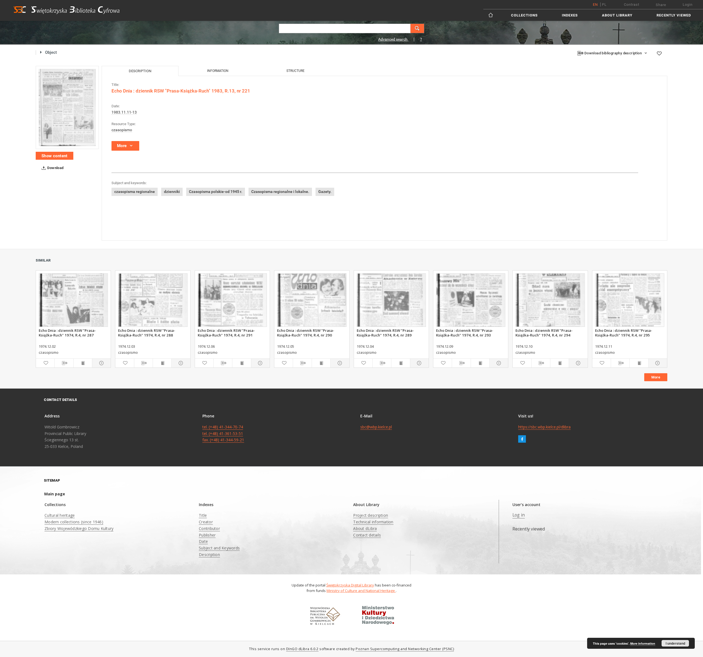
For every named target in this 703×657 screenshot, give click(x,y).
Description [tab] (140, 71)
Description (209, 554)
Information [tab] (217, 71)
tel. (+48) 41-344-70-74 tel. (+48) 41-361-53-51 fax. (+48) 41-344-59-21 (223, 433)
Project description (370, 515)
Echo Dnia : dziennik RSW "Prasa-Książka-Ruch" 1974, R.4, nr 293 (464, 332)
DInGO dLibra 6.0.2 (302, 649)
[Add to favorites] (659, 53)
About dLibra (365, 528)
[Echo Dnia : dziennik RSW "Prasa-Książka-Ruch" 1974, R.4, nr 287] (73, 300)
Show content (54, 155)
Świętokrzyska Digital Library (350, 585)
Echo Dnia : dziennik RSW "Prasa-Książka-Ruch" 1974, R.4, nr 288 (146, 332)
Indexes (570, 15)
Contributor (209, 528)
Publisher (207, 535)
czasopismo (121, 130)
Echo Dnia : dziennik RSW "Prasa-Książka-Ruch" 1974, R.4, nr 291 (226, 332)
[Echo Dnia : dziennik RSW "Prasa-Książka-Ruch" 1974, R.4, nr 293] (470, 300)
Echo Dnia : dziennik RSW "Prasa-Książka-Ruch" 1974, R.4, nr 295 (623, 332)
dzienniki (172, 191)
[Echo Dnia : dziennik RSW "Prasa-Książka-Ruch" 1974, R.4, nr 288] (152, 300)
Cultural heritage (59, 515)
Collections (524, 15)
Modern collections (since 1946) (73, 521)
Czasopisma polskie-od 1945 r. (215, 191)
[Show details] (100, 363)
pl (604, 4)
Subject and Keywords (219, 548)
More (655, 377)
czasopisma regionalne (134, 191)
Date (203, 541)
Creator (206, 521)
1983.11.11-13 (124, 112)
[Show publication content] (83, 363)
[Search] (417, 28)
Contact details (367, 535)
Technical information (373, 521)
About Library (617, 15)
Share (661, 5)
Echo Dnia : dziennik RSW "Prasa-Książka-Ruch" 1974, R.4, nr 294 (544, 332)
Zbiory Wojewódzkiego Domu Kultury (78, 528)
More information (642, 643)
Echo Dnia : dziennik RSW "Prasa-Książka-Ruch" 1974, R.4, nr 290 (305, 332)
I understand (675, 643)
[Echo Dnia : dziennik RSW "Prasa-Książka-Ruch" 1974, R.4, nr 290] (311, 300)
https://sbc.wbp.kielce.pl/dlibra (544, 426)
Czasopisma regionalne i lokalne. (280, 191)
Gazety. (324, 191)
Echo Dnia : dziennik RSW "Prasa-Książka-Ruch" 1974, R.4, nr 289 (385, 332)
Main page (54, 493)
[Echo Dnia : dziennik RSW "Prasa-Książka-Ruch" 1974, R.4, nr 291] (232, 300)
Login (688, 4)
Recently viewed (674, 15)
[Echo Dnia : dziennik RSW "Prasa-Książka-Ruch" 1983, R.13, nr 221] (67, 107)
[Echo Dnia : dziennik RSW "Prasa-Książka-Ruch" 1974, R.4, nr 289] (391, 300)
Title (203, 515)
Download (55, 168)
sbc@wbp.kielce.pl (376, 426)
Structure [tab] (295, 71)
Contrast (631, 4)
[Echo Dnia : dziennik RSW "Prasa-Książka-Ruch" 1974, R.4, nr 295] (629, 300)
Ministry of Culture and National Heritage (361, 590)
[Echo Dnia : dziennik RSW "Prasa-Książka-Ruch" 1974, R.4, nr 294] (550, 300)
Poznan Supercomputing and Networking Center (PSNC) (405, 649)
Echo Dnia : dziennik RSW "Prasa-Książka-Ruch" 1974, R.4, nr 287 (67, 332)
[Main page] (491, 15)
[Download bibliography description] (64, 363)
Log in (518, 515)
